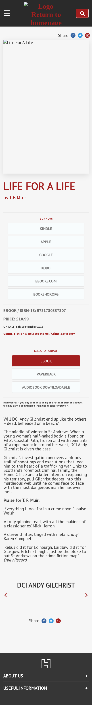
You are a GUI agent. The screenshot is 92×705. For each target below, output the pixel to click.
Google (46, 255)
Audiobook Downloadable (46, 387)
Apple (46, 241)
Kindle (46, 228)
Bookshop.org (46, 294)
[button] (5, 595)
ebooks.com (45, 281)
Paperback (46, 374)
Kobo (45, 268)
